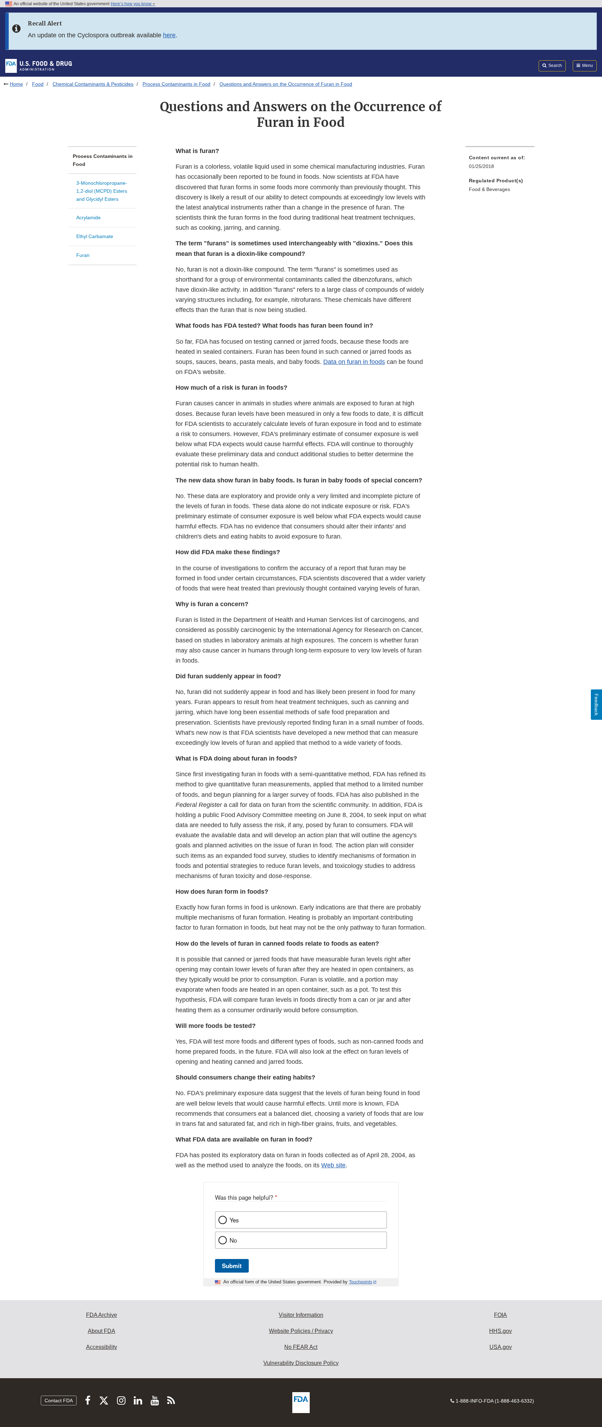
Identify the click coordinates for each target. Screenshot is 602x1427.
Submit (232, 1265)
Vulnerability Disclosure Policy (301, 1363)
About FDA (101, 1331)
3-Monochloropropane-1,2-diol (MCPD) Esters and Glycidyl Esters (101, 190)
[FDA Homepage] (38, 65)
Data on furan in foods (354, 361)
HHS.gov (500, 1331)
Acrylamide (88, 217)
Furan (83, 255)
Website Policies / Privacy (301, 1331)
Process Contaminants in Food (176, 84)
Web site (333, 1165)
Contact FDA (59, 1400)
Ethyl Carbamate (94, 236)
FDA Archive (101, 1315)
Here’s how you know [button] (132, 3)
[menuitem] (499, 164)
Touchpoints (360, 1282)
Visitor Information (301, 1315)
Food (38, 84)
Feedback (596, 705)
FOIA (500, 1315)
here (169, 35)
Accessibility (101, 1347)
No (233, 1240)
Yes (234, 1220)
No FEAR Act (300, 1347)
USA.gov (500, 1347)
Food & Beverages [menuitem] (489, 189)
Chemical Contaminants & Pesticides (93, 84)
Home (16, 84)
